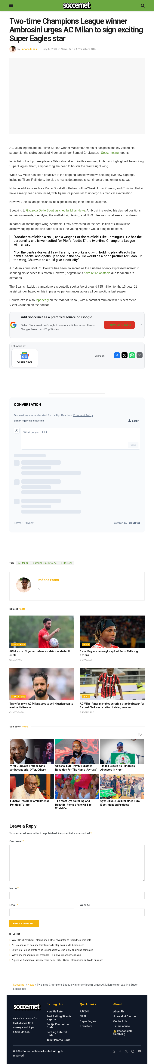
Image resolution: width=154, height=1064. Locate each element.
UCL (93, 49)
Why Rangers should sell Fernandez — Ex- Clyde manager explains (46, 955)
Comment (16, 841)
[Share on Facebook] (117, 355)
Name (14, 888)
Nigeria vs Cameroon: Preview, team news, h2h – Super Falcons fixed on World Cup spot (57, 960)
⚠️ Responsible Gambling (122, 1033)
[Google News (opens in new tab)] (24, 358)
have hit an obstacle (96, 273)
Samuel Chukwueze (45, 563)
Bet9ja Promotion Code (58, 1026)
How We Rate (55, 1011)
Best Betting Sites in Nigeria (59, 1018)
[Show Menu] (11, 5)
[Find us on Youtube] (139, 1051)
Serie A (73, 49)
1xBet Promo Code (58, 1040)
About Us (119, 1011)
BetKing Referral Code (57, 1034)
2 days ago (16, 660)
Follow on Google (119, 325)
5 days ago (87, 660)
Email (14, 905)
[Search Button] (143, 5)
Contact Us (120, 1021)
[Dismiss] (141, 325)
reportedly (42, 300)
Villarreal (66, 563)
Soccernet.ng (110, 152)
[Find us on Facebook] (120, 1051)
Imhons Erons (29, 49)
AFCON (84, 1011)
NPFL (83, 1016)
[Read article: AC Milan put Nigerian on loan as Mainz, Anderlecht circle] (41, 632)
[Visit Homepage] (77, 5)
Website (85, 905)
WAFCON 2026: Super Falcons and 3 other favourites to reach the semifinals (51, 940)
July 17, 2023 (50, 49)
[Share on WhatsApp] (132, 355)
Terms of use (121, 1026)
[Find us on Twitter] (126, 1051)
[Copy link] (140, 355)
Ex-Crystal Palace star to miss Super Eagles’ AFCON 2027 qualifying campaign (52, 950)
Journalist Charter (124, 1016)
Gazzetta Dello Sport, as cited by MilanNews (55, 210)
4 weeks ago (88, 712)
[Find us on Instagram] (132, 1051)
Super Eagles (88, 1021)
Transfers (84, 49)
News (64, 49)
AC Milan (23, 563)
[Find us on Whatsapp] (114, 1051)
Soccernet (19, 984)
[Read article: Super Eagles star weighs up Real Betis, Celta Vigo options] (112, 632)
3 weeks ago (17, 712)
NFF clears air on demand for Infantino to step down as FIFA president (48, 945)
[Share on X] (125, 355)
